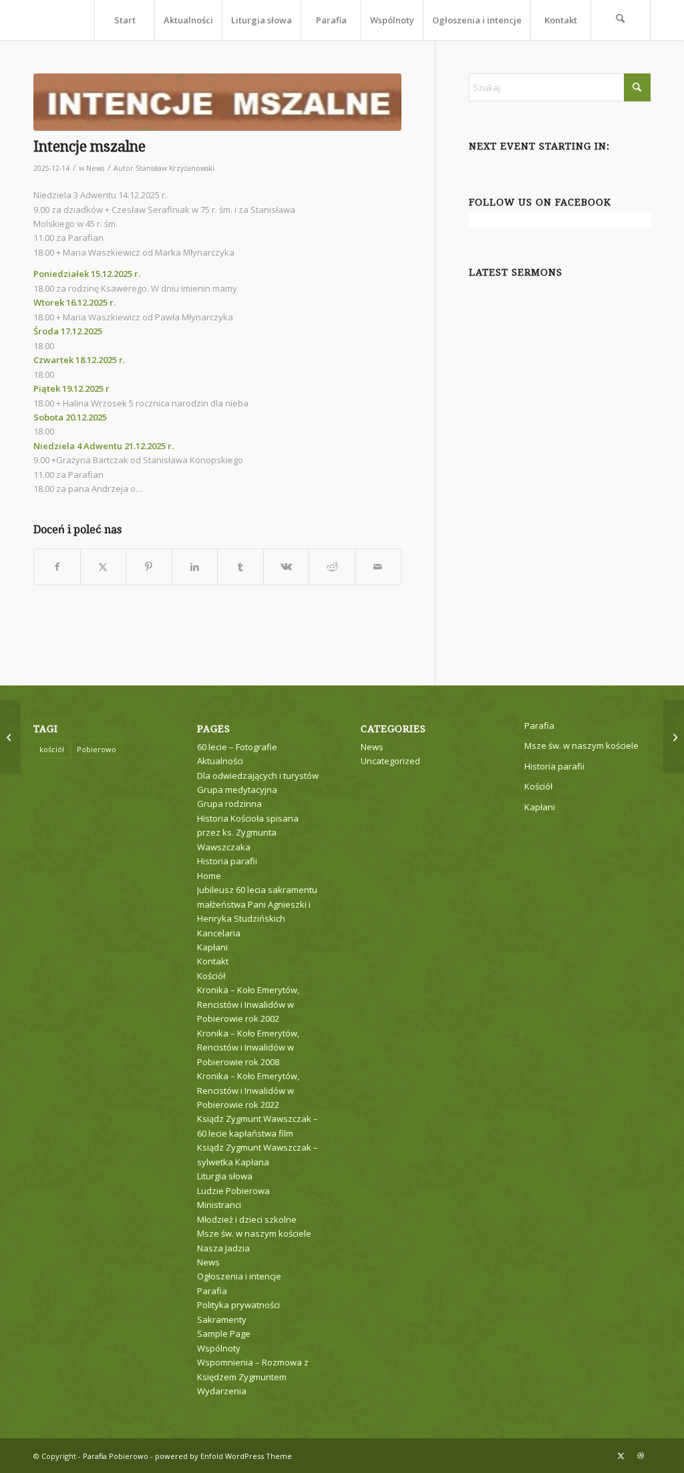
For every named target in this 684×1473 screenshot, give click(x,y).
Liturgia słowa (224, 1176)
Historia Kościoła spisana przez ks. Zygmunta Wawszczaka (248, 832)
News (95, 168)
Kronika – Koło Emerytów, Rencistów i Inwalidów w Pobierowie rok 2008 (248, 1047)
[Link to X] (621, 1456)
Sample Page (223, 1334)
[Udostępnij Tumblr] (240, 566)
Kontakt (212, 961)
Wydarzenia (221, 1391)
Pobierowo (96, 749)
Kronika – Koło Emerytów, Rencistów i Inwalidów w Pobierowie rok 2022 (248, 1090)
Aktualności (220, 761)
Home (209, 876)
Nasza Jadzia (223, 1248)
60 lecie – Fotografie (237, 747)
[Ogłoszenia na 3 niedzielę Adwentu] (673, 737)
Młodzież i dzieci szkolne (247, 1219)
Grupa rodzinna (229, 804)
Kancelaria (218, 933)
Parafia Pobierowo (115, 1456)
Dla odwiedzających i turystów (258, 776)
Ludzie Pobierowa (233, 1191)
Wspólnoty (218, 1348)
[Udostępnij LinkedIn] (195, 566)
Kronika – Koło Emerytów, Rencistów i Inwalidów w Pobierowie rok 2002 (248, 1004)
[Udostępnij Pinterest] (149, 566)
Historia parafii (227, 861)
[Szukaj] (620, 20)
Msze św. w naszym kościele (254, 1233)
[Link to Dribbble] (641, 1456)
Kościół (211, 976)
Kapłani (212, 947)
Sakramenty (221, 1319)
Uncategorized (390, 761)
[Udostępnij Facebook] (57, 566)
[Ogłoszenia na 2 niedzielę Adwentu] (10, 737)
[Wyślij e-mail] (378, 566)
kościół (51, 749)
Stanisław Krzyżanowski (175, 168)
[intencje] (217, 102)
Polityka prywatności (238, 1305)
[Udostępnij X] (103, 566)
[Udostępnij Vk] (286, 566)
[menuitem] (124, 20)
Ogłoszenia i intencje (239, 1276)
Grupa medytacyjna (237, 790)
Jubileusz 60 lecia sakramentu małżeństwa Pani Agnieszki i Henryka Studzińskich (257, 904)
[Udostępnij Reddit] (332, 566)
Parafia (212, 1291)
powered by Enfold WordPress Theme (223, 1456)
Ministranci (219, 1205)
